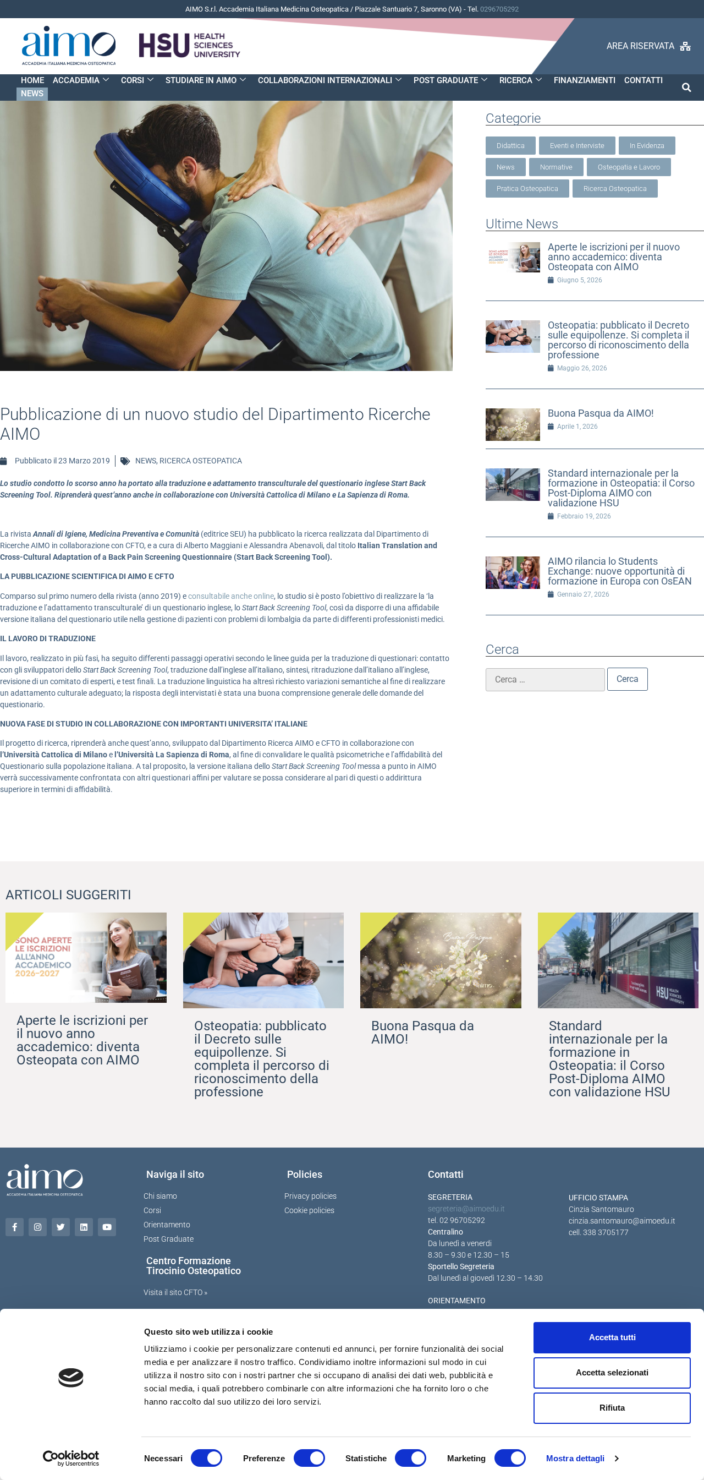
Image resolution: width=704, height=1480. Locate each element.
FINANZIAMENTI (584, 80)
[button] (687, 87)
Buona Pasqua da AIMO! (601, 413)
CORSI (132, 80)
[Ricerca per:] (545, 679)
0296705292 (499, 9)
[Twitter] (61, 1227)
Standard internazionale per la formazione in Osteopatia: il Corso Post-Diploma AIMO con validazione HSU (621, 488)
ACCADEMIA (76, 80)
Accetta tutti (612, 1337)
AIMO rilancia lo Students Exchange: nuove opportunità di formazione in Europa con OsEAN (620, 571)
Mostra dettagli (575, 1458)
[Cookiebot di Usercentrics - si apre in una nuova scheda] (71, 1458)
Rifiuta (612, 1407)
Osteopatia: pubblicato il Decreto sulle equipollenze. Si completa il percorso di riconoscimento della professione (618, 340)
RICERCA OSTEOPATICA (201, 460)
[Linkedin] (84, 1227)
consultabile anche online (231, 596)
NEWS (32, 94)
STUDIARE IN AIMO (201, 80)
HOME (32, 80)
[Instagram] (38, 1227)
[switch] (309, 1458)
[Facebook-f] (15, 1227)
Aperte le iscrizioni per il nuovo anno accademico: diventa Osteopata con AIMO (614, 256)
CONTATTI (643, 80)
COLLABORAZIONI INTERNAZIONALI (325, 80)
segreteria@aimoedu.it (466, 1208)
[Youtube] (107, 1227)
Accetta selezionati (612, 1372)
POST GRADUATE (446, 80)
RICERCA (515, 80)
